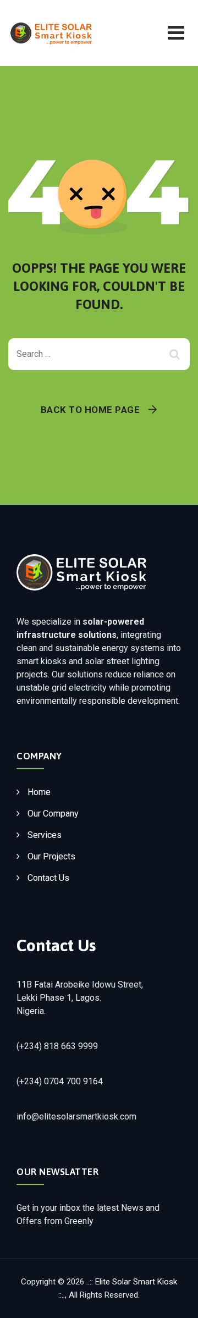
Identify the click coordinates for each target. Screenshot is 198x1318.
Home (39, 792)
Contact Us (48, 878)
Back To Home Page (90, 409)
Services (45, 835)
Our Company (53, 813)
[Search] (176, 354)
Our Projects (51, 856)
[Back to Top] (174, 1300)
